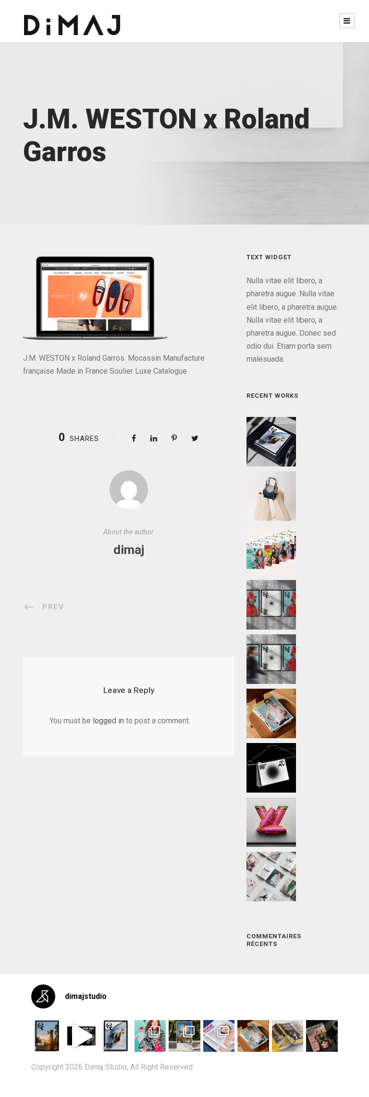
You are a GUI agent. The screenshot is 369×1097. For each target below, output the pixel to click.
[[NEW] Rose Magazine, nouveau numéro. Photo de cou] (253, 1036)
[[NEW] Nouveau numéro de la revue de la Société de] (288, 1036)
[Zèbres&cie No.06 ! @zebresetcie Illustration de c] (150, 1036)
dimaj (128, 549)
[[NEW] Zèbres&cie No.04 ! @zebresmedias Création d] (322, 1036)
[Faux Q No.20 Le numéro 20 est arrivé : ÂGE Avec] (47, 1036)
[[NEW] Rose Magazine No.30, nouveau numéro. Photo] (219, 1036)
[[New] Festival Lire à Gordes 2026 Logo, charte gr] (184, 1036)
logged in (108, 720)
